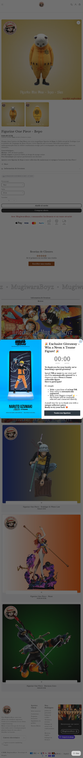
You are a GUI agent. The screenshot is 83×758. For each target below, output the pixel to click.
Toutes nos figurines (62, 413)
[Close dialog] (80, 341)
